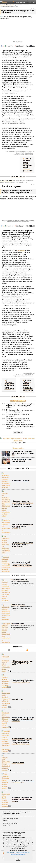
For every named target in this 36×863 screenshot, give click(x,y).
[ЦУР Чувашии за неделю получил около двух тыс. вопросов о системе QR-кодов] (6, 544)
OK (18, 859)
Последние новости (18, 401)
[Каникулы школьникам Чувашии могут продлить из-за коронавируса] (6, 526)
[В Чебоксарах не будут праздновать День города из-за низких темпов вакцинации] (6, 612)
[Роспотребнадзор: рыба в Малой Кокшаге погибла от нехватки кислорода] (6, 799)
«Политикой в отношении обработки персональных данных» (18, 853)
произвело (21, 250)
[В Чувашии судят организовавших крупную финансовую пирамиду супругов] (6, 763)
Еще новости (18, 432)
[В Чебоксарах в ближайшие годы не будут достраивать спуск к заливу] (6, 663)
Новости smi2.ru (18, 448)
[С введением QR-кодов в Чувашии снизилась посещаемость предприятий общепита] (6, 480)
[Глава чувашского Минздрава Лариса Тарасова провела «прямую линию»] (6, 781)
